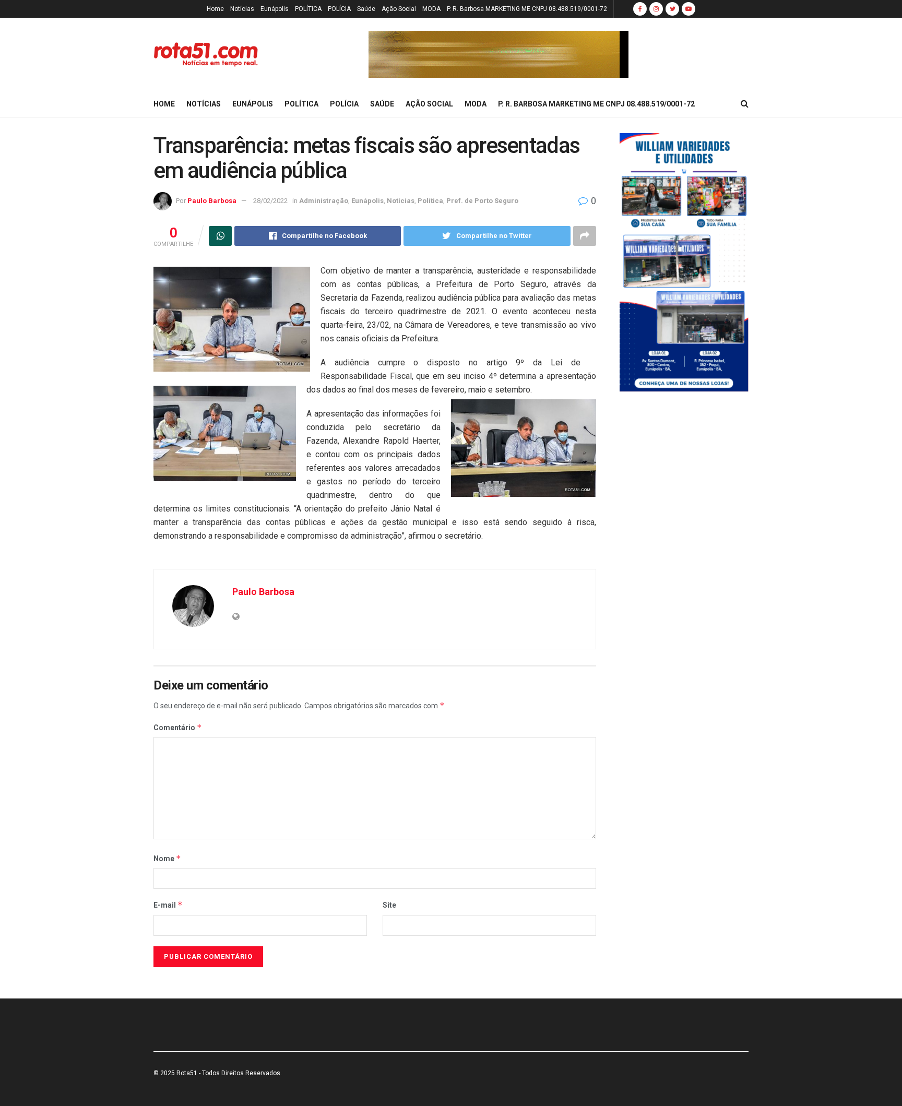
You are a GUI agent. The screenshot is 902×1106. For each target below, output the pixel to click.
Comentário (177, 727)
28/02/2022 (270, 201)
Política (430, 201)
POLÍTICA (308, 9)
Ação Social (399, 9)
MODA (431, 9)
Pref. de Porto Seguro (482, 201)
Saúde (366, 9)
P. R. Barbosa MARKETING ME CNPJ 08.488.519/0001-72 (527, 9)
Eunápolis (274, 9)
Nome (167, 858)
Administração (323, 201)
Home (215, 9)
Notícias (242, 9)
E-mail (168, 905)
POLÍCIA (339, 9)
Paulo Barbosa (211, 201)
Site (389, 905)
